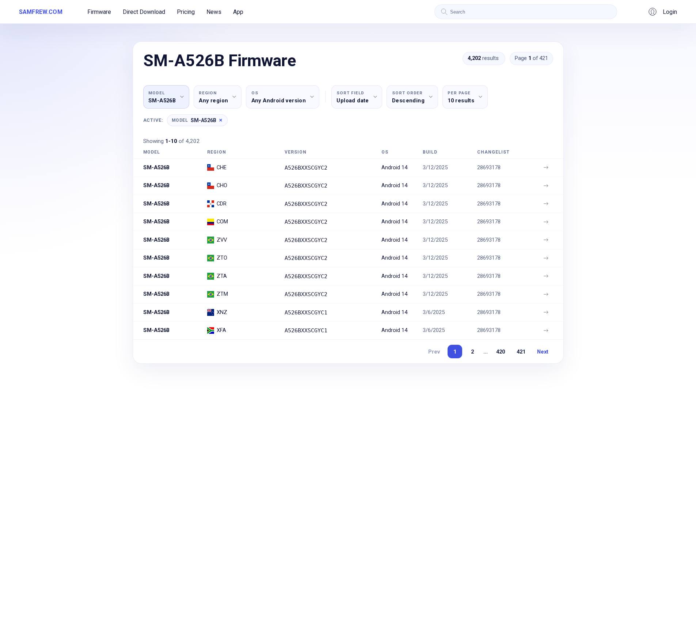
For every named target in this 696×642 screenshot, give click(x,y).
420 (500, 351)
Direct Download (144, 11)
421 (521, 351)
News (213, 11)
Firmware (99, 11)
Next (542, 351)
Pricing (186, 11)
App (238, 11)
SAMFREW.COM (40, 11)
